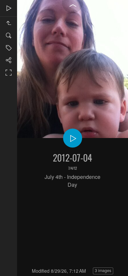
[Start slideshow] (72, 138)
